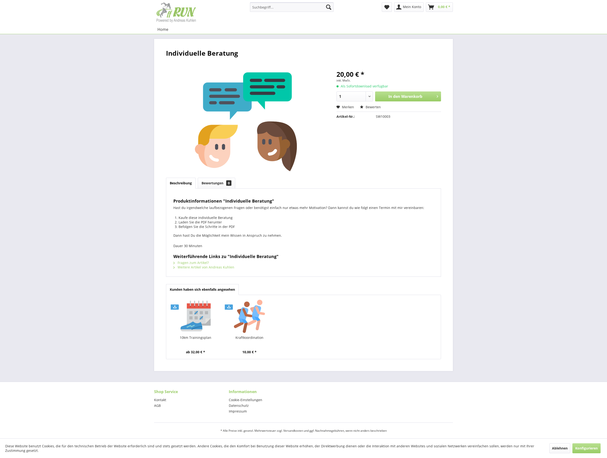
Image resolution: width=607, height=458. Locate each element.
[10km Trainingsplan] (195, 316)
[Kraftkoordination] (249, 316)
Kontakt (160, 400)
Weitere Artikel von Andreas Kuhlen (205, 267)
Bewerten (373, 107)
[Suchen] (329, 7)
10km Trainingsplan (195, 337)
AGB (157, 405)
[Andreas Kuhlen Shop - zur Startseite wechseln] (176, 12)
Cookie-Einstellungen (245, 400)
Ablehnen (560, 448)
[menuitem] (292, 7)
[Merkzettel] (387, 7)
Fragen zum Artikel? (193, 262)
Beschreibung (181, 183)
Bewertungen (216, 183)
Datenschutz (239, 405)
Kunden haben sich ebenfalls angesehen (202, 289)
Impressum (238, 411)
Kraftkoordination (249, 337)
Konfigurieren (586, 448)
